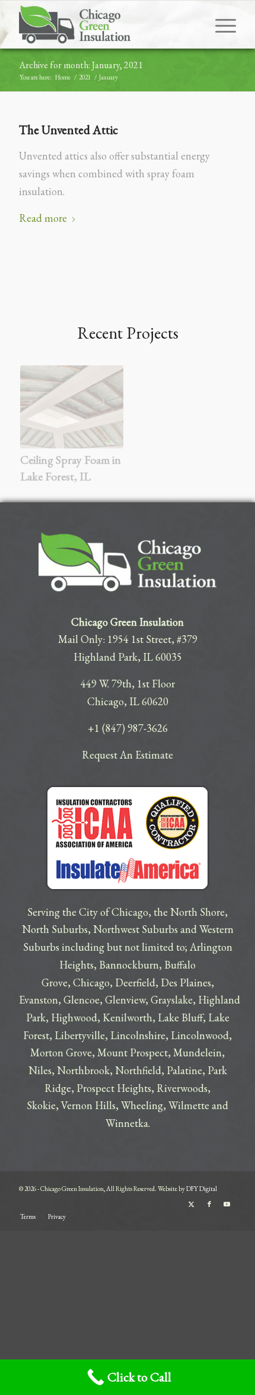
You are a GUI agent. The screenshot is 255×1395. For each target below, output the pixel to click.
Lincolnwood (200, 1035)
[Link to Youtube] (227, 1204)
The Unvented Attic (68, 130)
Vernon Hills (88, 1105)
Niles (40, 1070)
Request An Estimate (127, 755)
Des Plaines (186, 982)
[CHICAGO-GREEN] (105, 24)
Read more (43, 218)
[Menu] (219, 24)
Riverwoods (182, 1088)
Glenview (125, 1000)
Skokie (41, 1105)
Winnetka (127, 1123)
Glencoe (81, 1000)
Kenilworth (127, 1017)
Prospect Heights (113, 1088)
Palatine (184, 1070)
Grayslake (172, 1000)
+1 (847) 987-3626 (128, 728)
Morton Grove (61, 1052)
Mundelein (197, 1052)
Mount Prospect (132, 1052)
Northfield (138, 1070)
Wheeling (142, 1105)
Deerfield (135, 982)
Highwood (74, 1017)
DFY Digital (201, 1188)
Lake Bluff (180, 1017)
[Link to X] (191, 1204)
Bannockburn (129, 965)
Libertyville (80, 1035)
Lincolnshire (137, 1035)
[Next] (217, 411)
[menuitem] (219, 24)
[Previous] (38, 411)
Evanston (38, 1000)
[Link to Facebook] (209, 1204)
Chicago (91, 982)
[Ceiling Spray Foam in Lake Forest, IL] (71, 406)
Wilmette (188, 1105)
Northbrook (83, 1070)
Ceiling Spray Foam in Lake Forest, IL (70, 468)
